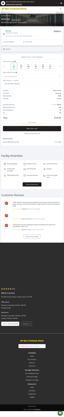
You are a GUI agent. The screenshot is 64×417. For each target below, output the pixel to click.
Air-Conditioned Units (32, 373)
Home (32, 356)
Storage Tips (32, 394)
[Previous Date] (4, 66)
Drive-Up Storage (32, 377)
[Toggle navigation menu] (61, 9)
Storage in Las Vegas (32, 380)
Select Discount (11, 80)
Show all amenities (32, 184)
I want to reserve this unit (32, 133)
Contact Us (32, 366)
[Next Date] (60, 66)
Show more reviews (32, 236)
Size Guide (32, 391)
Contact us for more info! (14, 4)
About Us (32, 363)
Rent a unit (59, 12)
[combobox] (32, 76)
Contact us (26, 324)
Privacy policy (32, 406)
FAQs (32, 387)
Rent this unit (32, 128)
